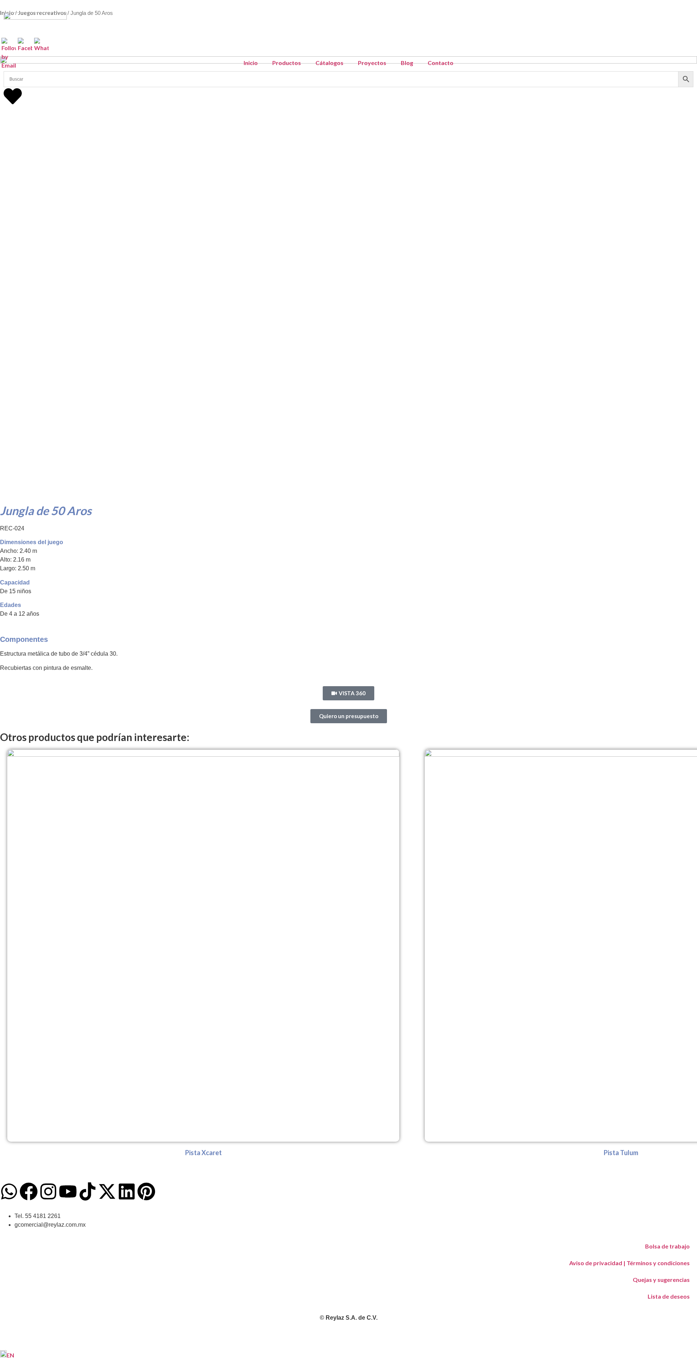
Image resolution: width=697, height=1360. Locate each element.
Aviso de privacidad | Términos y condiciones (629, 1262)
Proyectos (372, 62)
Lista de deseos (669, 1296)
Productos (286, 62)
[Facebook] (29, 1191)
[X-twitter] (107, 1191)
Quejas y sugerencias (661, 1279)
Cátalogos (329, 62)
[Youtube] (68, 1191)
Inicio (251, 62)
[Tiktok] (87, 1191)
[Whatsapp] (9, 1191)
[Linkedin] (127, 1191)
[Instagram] (48, 1191)
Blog (407, 62)
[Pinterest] (146, 1191)
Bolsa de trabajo (667, 1246)
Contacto (440, 62)
